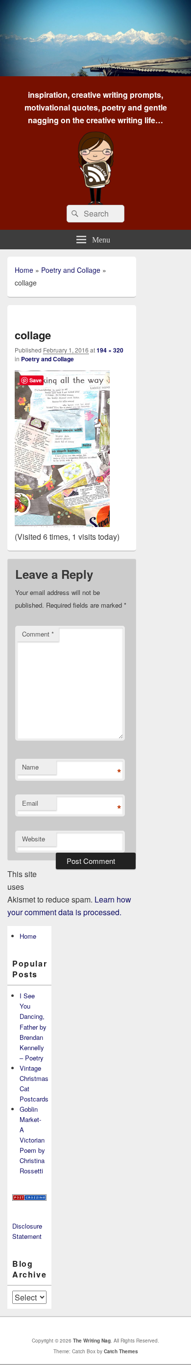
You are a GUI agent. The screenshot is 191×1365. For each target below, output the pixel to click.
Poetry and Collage (70, 270)
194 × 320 (109, 350)
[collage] (62, 523)
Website (33, 838)
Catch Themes (121, 1351)
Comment (38, 633)
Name (30, 766)
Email (30, 803)
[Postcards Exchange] (29, 1198)
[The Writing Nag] (95, 73)
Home (24, 270)
